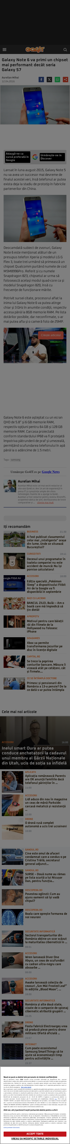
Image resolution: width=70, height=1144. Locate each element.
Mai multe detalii (26, 1087)
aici (56, 1099)
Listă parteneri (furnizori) (12, 1127)
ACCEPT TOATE (35, 1134)
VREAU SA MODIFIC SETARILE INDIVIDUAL (35, 1139)
